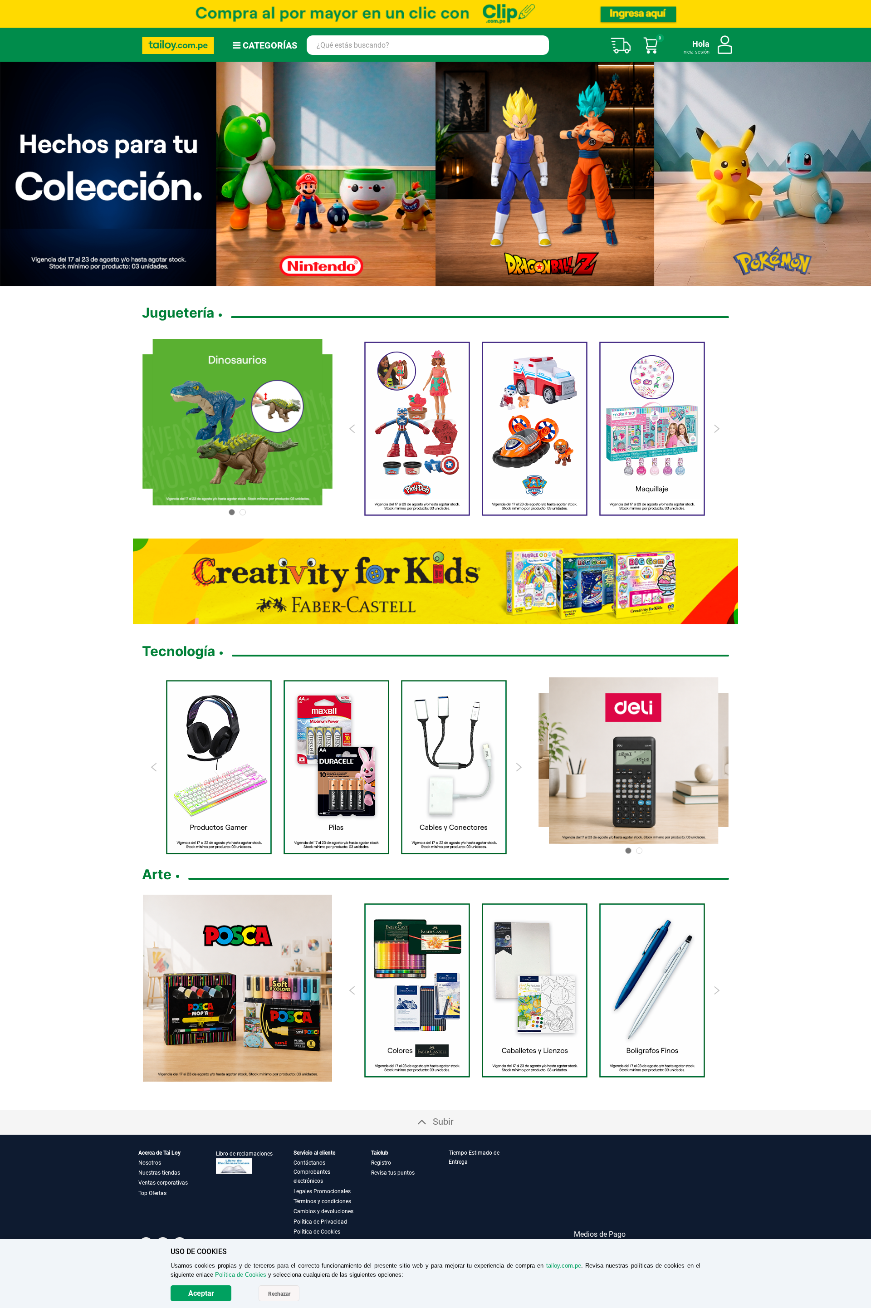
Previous (352, 428)
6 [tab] (446, 279)
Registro (381, 1162)
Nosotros (149, 1162)
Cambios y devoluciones (323, 1211)
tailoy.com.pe (563, 1265)
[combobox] (427, 45)
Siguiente (860, 173)
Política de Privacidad (320, 1221)
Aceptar (201, 1293)
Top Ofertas (152, 1193)
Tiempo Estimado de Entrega (474, 1157)
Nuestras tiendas (159, 1172)
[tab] (487, 1192)
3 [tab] (424, 279)
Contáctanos (309, 1162)
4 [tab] (432, 279)
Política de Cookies (317, 1231)
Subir (443, 1121)
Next (716, 428)
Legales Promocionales (322, 1191)
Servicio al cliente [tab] (314, 1152)
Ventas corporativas (163, 1182)
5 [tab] (439, 279)
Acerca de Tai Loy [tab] (159, 1152)
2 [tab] (417, 279)
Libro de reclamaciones (244, 1153)
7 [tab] (457, 279)
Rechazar (279, 1294)
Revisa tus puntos (393, 1172)
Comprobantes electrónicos (312, 1176)
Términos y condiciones (322, 1201)
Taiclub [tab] (379, 1152)
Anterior (10, 173)
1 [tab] (410, 279)
